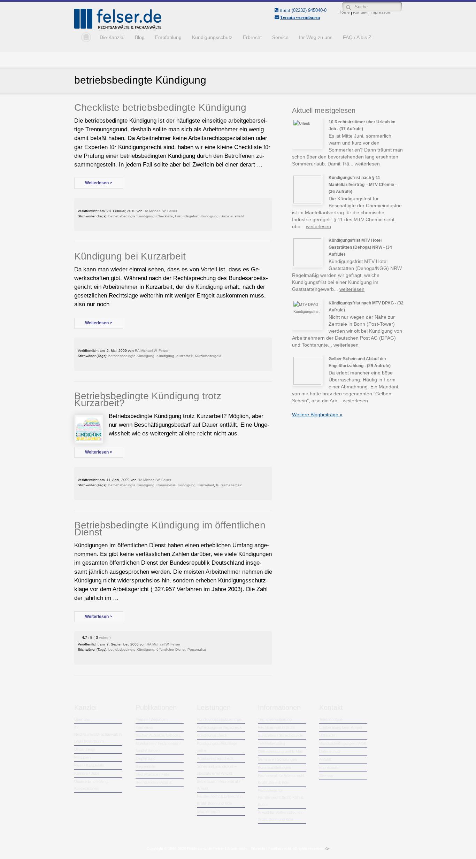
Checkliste (164, 216)
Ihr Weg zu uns (315, 37)
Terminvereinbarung (275, 719)
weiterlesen (367, 164)
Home (84, 37)
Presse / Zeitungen (152, 719)
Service (280, 37)
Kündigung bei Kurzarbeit (130, 256)
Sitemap (326, 775)
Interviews (144, 727)
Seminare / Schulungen (277, 759)
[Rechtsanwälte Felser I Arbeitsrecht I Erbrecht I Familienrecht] (117, 27)
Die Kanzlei (112, 37)
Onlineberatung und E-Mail (280, 751)
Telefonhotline (330, 719)
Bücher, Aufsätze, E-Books (158, 735)
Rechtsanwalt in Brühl (276, 727)
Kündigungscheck (212, 735)
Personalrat (196, 649)
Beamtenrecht (209, 811)
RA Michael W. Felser (160, 211)
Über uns (82, 719)
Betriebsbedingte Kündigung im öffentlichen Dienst (170, 528)
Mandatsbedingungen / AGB (342, 743)
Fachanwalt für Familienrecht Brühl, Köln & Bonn (280, 797)
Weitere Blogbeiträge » (317, 414)
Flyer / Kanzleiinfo (89, 765)
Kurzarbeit (184, 356)
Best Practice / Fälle (152, 774)
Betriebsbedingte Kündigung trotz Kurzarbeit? (147, 399)
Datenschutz (330, 751)
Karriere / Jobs (86, 773)
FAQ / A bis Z (357, 37)
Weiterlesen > (98, 182)
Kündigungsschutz (212, 37)
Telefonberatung (271, 743)
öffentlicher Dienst (170, 649)
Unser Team (84, 749)
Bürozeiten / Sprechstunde (280, 735)
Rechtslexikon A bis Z (154, 782)
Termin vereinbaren (300, 17)
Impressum (328, 767)
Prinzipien (82, 757)
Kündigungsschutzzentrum (219, 719)
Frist (178, 216)
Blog (140, 37)
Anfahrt (325, 759)
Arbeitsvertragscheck (215, 758)
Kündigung (209, 216)
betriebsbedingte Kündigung (131, 216)
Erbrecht (252, 37)
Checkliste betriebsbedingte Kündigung (160, 107)
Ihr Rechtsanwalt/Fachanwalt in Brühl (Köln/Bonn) (98, 734)
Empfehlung (168, 37)
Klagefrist (191, 216)
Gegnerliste (145, 766)
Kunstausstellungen (274, 767)
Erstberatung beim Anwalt (340, 727)
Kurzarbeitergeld (208, 356)
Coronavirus (166, 485)
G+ (327, 849)
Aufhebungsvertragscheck (219, 727)
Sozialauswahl (232, 216)
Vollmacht (327, 735)
